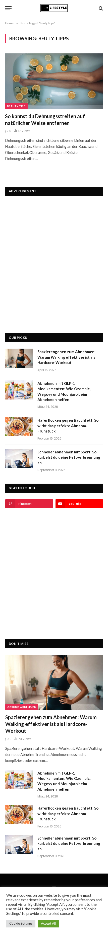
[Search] (100, 8)
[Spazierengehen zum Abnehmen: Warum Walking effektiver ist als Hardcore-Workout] (19, 358)
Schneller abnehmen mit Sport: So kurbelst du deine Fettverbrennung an (68, 457)
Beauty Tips (16, 106)
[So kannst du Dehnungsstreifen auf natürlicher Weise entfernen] (54, 81)
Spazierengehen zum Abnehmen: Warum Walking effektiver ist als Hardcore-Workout (66, 357)
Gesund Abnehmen (21, 707)
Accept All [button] (48, 923)
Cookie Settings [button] (20, 923)
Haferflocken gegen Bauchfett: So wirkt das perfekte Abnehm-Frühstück (67, 425)
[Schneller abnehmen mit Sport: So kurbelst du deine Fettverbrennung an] (19, 458)
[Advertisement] (54, 256)
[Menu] (8, 8)
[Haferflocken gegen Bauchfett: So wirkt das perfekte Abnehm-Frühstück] (19, 426)
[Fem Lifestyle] (54, 8)
